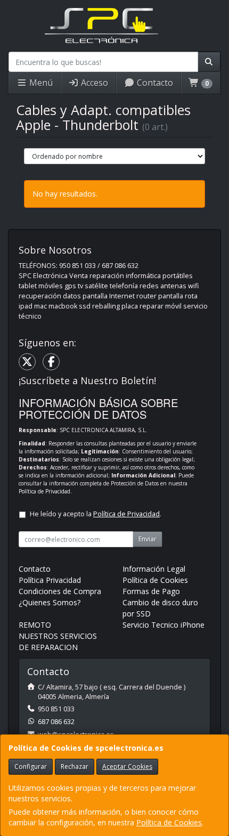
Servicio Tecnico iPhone (163, 625)
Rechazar (74, 766)
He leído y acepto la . (95, 513)
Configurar (30, 766)
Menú (40, 82)
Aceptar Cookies (127, 766)
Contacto (154, 82)
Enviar (147, 538)
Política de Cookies (169, 822)
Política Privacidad (50, 580)
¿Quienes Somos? (49, 602)
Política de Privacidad (44, 491)
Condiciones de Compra (60, 591)
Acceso (93, 82)
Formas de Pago (151, 591)
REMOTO (35, 625)
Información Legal (153, 569)
